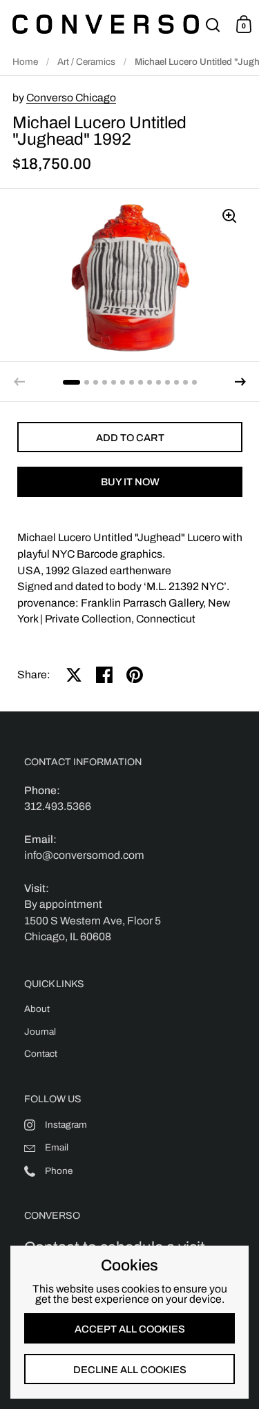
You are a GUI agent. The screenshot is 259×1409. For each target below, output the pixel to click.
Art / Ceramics (86, 62)
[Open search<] (213, 24)
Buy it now (130, 481)
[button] (240, 382)
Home (25, 62)
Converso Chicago (71, 97)
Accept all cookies (130, 1329)
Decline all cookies (129, 1369)
